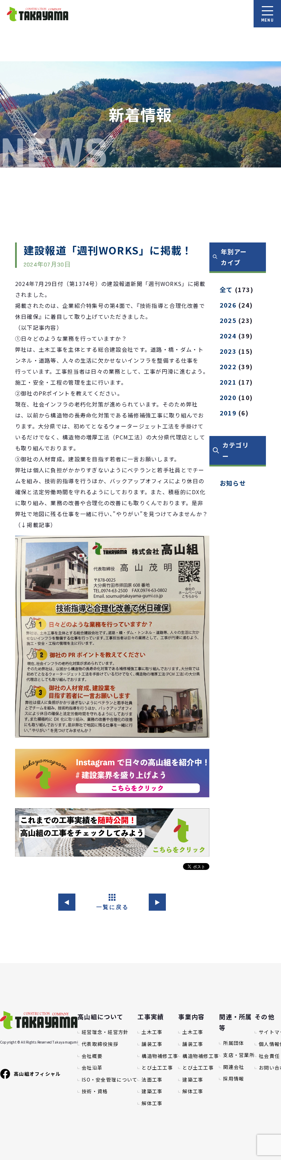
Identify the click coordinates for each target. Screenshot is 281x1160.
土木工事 (152, 1032)
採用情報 (233, 1078)
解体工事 (152, 1103)
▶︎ (157, 902)
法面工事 (152, 1079)
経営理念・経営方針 (105, 1032)
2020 (228, 397)
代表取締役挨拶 (100, 1044)
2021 (228, 381)
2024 (228, 335)
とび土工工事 (157, 1067)
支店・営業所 (239, 1055)
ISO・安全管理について (109, 1079)
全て (226, 289)
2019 (228, 412)
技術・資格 (95, 1091)
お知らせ (233, 482)
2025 (228, 320)
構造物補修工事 (160, 1056)
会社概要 (92, 1056)
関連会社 (233, 1067)
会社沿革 (92, 1067)
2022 (228, 366)
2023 (228, 351)
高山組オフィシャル (37, 1073)
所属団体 (233, 1043)
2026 (228, 304)
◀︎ (67, 902)
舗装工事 (152, 1044)
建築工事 (152, 1091)
